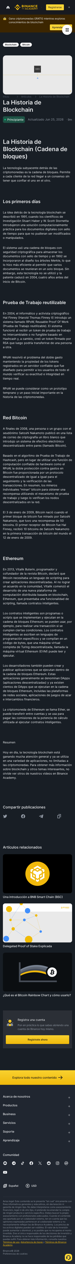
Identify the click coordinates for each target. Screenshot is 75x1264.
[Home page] (26, 7)
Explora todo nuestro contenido (34, 1077)
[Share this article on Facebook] (23, 816)
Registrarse (55, 7)
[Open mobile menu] (69, 7)
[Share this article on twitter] (5, 816)
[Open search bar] (40, 7)
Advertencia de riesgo (32, 1242)
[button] (69, 7)
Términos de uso (11, 1242)
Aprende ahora (61, 27)
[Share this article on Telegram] (41, 816)
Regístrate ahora (38, 1039)
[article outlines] (67, 30)
